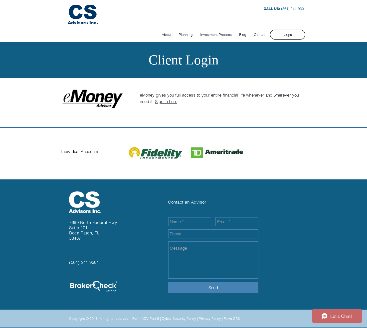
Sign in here (166, 101)
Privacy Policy (210, 318)
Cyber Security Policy (179, 318)
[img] (156, 152)
